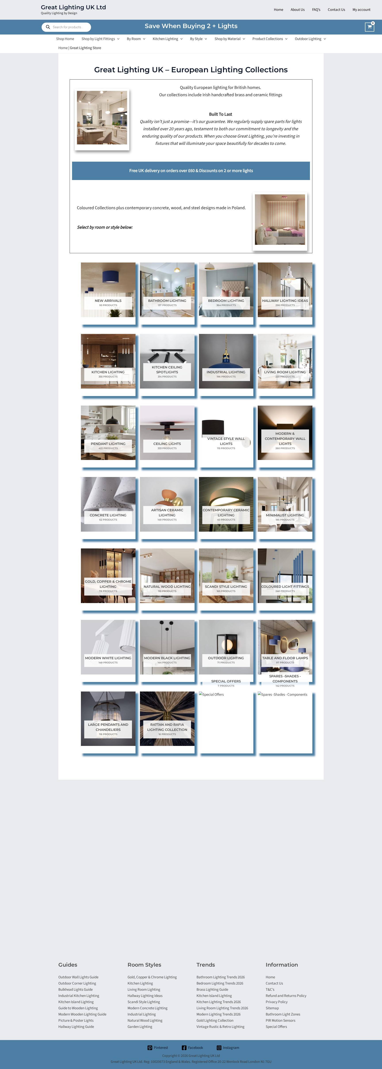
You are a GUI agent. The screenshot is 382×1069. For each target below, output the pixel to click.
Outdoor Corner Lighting (77, 983)
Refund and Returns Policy (286, 995)
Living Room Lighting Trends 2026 (222, 1008)
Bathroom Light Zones (283, 1014)
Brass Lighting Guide (212, 989)
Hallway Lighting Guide (76, 1026)
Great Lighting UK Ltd (73, 7)
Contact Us (274, 983)
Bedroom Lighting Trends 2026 (220, 983)
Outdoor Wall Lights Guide (78, 977)
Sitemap (272, 1008)
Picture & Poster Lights (76, 1020)
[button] (117, 39)
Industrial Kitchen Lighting (78, 995)
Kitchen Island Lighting (76, 1002)
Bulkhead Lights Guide (75, 989)
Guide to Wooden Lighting (78, 1008)
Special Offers (276, 1026)
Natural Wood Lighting (145, 1020)
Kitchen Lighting (140, 983)
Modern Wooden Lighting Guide (82, 1014)
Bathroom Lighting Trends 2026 (221, 977)
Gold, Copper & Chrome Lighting (152, 977)
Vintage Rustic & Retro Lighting (220, 1026)
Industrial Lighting (142, 1014)
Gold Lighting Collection (215, 1020)
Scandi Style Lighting (144, 1002)
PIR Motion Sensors (280, 1020)
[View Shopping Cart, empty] (369, 27)
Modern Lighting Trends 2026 (219, 1014)
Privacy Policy (277, 1002)
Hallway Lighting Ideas (145, 995)
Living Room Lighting (144, 989)
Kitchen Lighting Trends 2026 (219, 1002)
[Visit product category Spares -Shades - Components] (285, 696)
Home (63, 48)
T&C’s (270, 989)
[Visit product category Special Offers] (226, 696)
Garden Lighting (140, 1026)
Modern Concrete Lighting (148, 1008)
